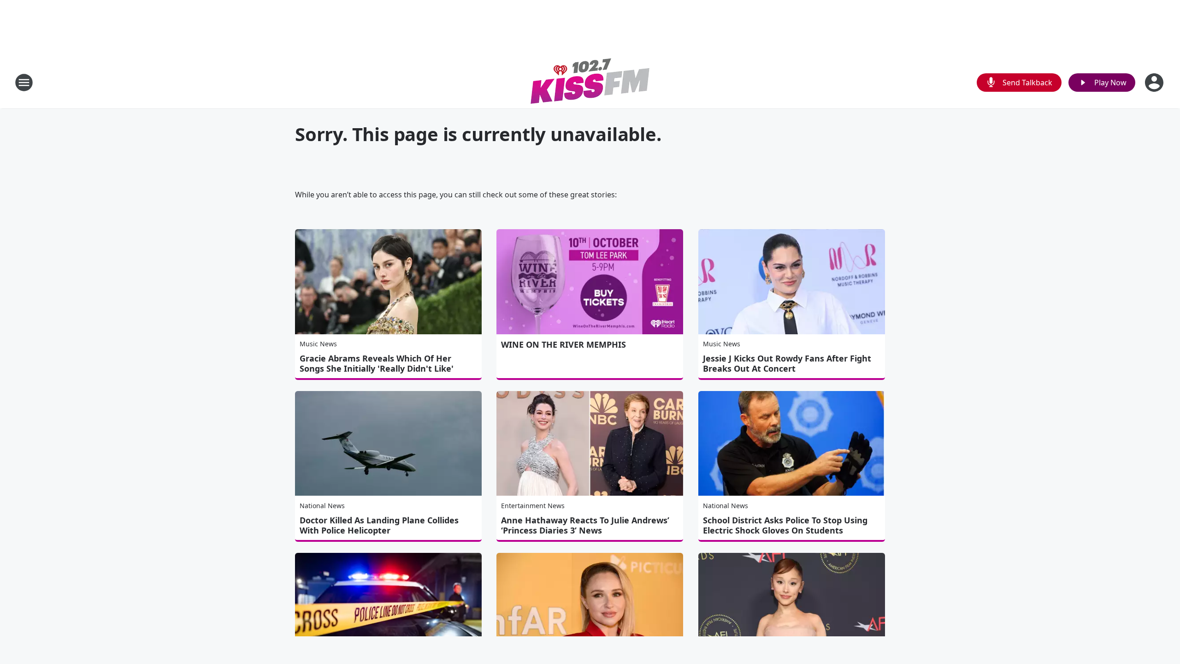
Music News (318, 343)
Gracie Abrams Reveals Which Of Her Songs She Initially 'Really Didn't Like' (377, 363)
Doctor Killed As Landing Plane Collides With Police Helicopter (379, 525)
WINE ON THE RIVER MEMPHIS (563, 344)
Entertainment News (533, 505)
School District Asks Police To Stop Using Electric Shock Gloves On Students (785, 525)
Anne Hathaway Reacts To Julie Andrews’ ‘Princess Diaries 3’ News (585, 525)
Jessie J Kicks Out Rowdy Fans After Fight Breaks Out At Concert (787, 363)
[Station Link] (590, 82)
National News (322, 505)
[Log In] (1155, 82)
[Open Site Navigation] (24, 82)
